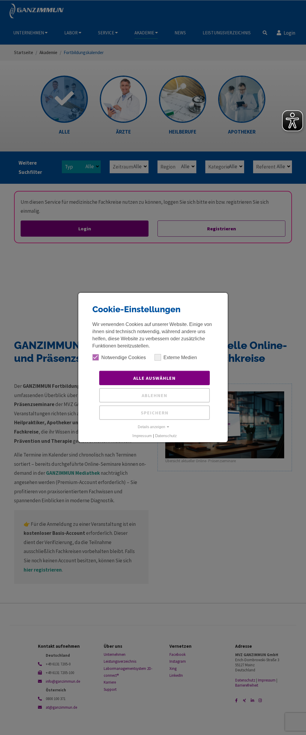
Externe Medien (180, 357)
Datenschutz (166, 436)
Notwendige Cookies (123, 357)
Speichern (155, 413)
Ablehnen (154, 395)
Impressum (142, 436)
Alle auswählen (154, 378)
